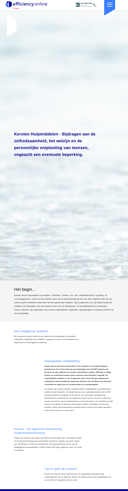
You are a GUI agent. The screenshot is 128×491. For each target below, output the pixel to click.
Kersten (16, 8)
